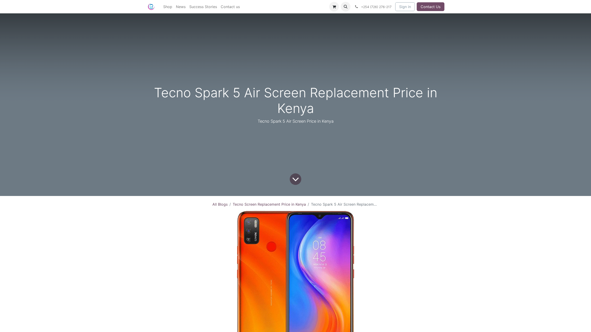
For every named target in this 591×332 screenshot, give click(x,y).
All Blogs (220, 204)
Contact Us (430, 6)
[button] (345, 7)
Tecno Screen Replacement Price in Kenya (269, 204)
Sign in (405, 6)
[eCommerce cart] (334, 7)
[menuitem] (167, 6)
